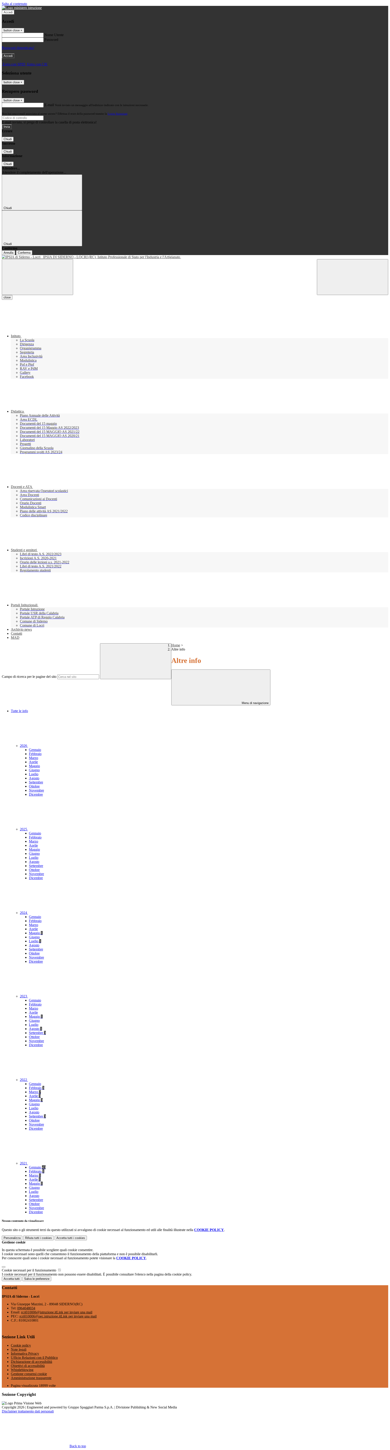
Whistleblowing (22, 1370)
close (7, 297)
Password (51, 40)
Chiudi (8, 139)
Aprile (33, 762)
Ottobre (34, 786)
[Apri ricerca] (352, 277)
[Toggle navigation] (37, 277)
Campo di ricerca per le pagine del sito (29, 677)
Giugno (34, 770)
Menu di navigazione (255, 703)
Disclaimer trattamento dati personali (28, 1411)
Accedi (8, 12)
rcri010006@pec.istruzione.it (58, 1316)
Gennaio (35, 750)
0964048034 (26, 1308)
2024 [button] (24, 913)
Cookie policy (21, 1345)
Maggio (34, 766)
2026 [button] (24, 746)
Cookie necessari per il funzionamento (29, 1270)
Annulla (8, 252)
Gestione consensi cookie (29, 1374)
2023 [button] (24, 996)
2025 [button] (24, 829)
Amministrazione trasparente (31, 1378)
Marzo (33, 758)
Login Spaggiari (118, 113)
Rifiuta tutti (38, 1238)
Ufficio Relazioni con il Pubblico (34, 1357)
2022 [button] (24, 1080)
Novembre (36, 790)
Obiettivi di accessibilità (28, 1366)
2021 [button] (24, 1163)
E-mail (49, 105)
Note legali (18, 1349)
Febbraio (35, 754)
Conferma (24, 252)
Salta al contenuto (14, 4)
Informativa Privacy (25, 1353)
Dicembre (36, 794)
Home (175, 645)
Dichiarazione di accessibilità (31, 1362)
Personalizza (12, 1238)
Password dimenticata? (18, 48)
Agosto (34, 778)
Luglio (33, 774)
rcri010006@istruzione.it (56, 1312)
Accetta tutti (70, 1238)
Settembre (36, 782)
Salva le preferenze (36, 1278)
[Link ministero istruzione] (22, 8)
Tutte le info (19, 711)
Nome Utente (54, 35)
